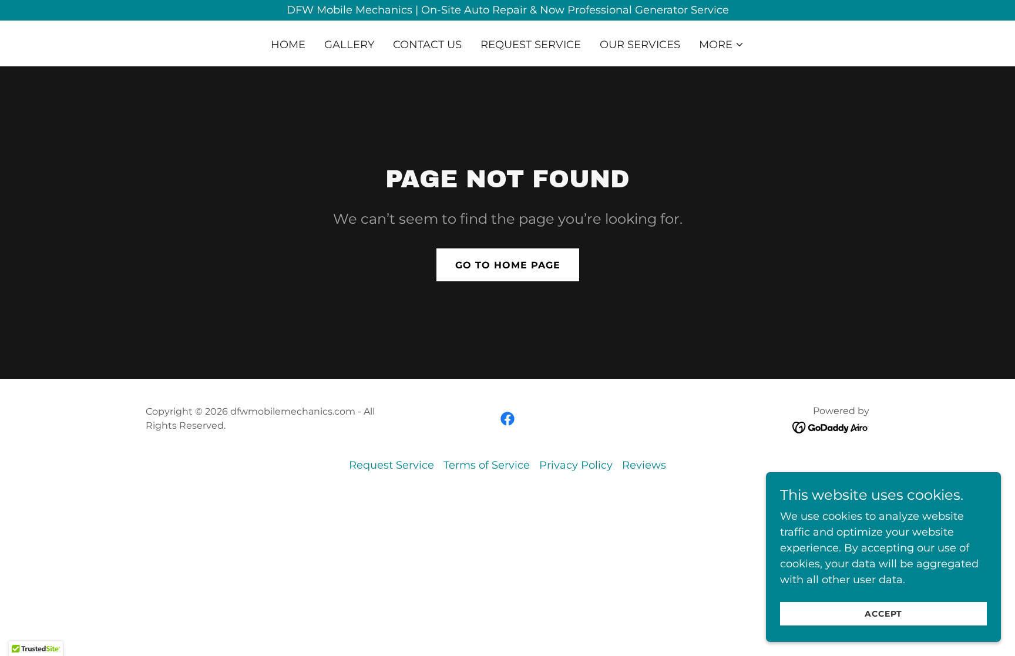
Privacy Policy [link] (576, 465)
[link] (507, 418)
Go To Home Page (507, 265)
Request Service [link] (530, 44)
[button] (721, 45)
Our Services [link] (640, 44)
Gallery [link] (349, 44)
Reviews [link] (644, 465)
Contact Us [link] (427, 44)
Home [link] (288, 44)
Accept (883, 613)
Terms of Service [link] (486, 465)
